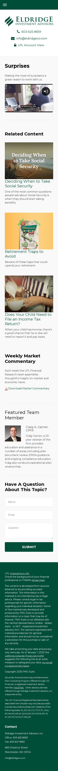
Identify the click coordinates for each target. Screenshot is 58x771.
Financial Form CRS (19, 573)
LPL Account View (31, 45)
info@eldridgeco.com (31, 38)
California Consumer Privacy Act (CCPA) (24, 656)
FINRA (16, 688)
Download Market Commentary (28, 388)
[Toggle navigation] (5, 5)
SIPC (22, 688)
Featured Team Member (22, 415)
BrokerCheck (38, 580)
